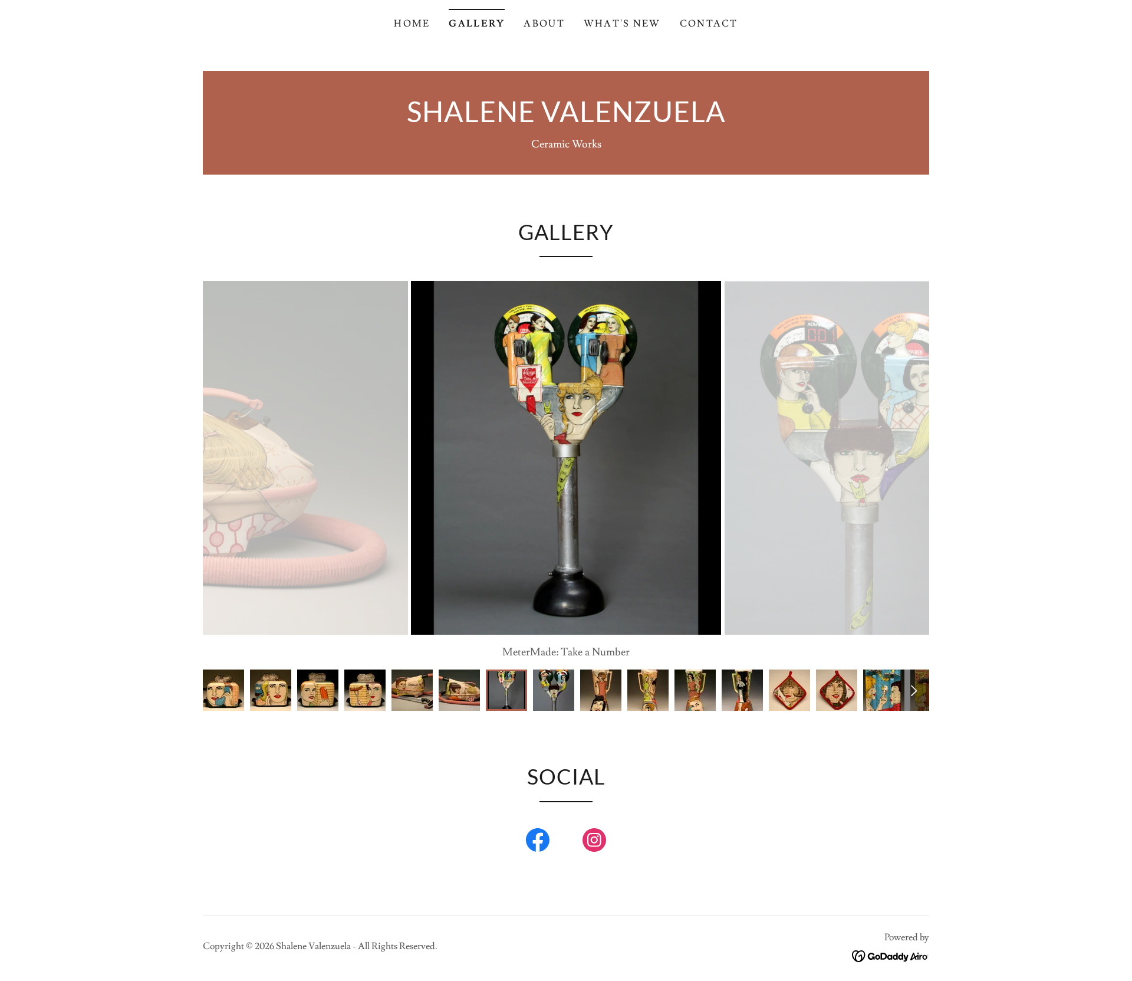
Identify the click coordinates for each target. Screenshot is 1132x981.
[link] (566, 119)
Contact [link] (709, 23)
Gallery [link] (477, 23)
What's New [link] (622, 23)
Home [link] (412, 23)
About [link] (544, 23)
